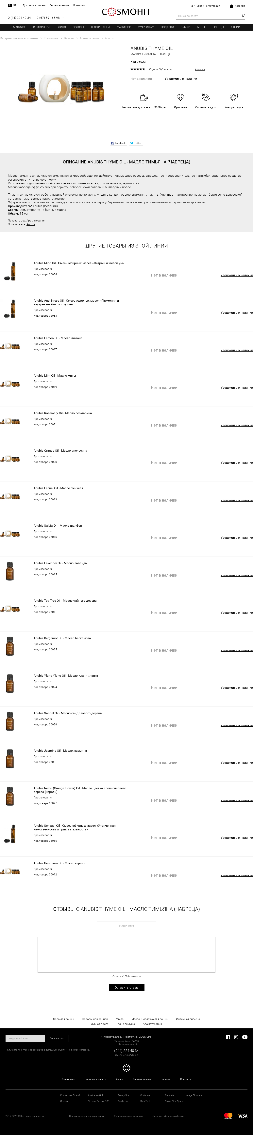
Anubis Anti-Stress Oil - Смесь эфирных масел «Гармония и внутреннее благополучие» (76, 302)
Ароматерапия (35, 220)
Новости (165, 1079)
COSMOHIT (126, 12)
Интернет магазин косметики (19, 38)
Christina (145, 1095)
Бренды (218, 27)
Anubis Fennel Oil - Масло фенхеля (58, 488)
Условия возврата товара (128, 1116)
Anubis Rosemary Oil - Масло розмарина (63, 413)
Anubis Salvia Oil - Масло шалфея (58, 525)
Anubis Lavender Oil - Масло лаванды (61, 563)
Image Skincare (194, 1095)
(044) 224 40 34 (126, 1051)
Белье (201, 27)
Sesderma (123, 1101)
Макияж (19, 27)
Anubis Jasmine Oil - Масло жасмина (60, 750)
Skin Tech (145, 1101)
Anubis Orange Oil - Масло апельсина (60, 450)
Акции (235, 27)
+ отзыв (200, 69)
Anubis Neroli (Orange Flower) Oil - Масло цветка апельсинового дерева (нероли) (80, 790)
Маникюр (124, 27)
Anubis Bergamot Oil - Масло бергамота (62, 638)
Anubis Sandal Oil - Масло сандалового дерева (68, 713)
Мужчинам (146, 27)
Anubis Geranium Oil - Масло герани (59, 863)
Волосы (78, 27)
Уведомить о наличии (181, 79)
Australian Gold (96, 1095)
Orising (64, 1101)
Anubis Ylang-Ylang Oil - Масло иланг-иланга (66, 675)
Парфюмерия (41, 27)
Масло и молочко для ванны (149, 1019)
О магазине (68, 1079)
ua (14, 5)
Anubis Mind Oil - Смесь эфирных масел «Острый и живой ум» (79, 263)
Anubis (30, 224)
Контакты (185, 1079)
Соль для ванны (63, 1019)
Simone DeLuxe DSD (99, 1101)
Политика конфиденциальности (87, 1116)
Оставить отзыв (127, 987)
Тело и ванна (100, 27)
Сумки (185, 27)
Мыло (120, 1019)
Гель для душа (125, 1023)
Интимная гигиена (188, 1019)
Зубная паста (100, 1023)
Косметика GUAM (70, 1095)
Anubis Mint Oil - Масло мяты (55, 375)
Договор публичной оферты (168, 1116)
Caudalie (169, 1095)
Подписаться (57, 1038)
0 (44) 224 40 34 (19, 18)
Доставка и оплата (95, 1079)
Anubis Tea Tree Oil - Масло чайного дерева (65, 600)
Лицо (62, 27)
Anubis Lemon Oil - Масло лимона (58, 338)
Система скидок (142, 1079)
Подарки (167, 27)
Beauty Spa (123, 1095)
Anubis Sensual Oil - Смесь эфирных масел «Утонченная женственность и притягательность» (75, 827)
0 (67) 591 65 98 (48, 18)
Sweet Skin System (175, 1101)
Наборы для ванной (95, 1019)
